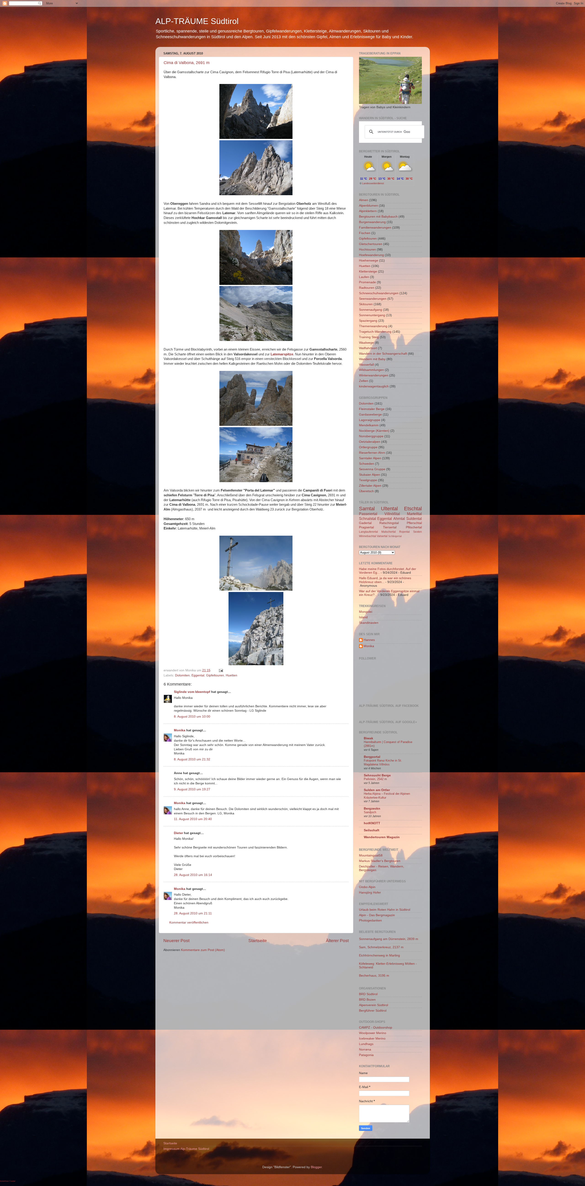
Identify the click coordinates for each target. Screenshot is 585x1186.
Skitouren (366, 304)
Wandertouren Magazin (382, 837)
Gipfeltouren (215, 675)
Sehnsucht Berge (377, 775)
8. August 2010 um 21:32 (192, 759)
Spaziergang (368, 320)
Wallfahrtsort (368, 348)
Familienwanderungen (375, 227)
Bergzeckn (372, 808)
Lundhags (366, 1044)
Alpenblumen (368, 205)
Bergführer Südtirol (372, 1010)
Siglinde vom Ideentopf (192, 692)
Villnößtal (392, 514)
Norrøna (365, 1049)
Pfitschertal (414, 527)
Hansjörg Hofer (370, 892)
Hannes (369, 640)
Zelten (363, 381)
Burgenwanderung (372, 222)
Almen (363, 200)
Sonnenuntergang (372, 315)
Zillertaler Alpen (370, 485)
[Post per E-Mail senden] (220, 670)
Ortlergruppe (368, 447)
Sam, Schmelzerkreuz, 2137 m (381, 947)
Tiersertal (389, 527)
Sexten (417, 531)
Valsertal (382, 536)
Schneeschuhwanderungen (379, 293)
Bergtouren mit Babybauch (378, 216)
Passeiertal (368, 514)
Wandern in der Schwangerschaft (383, 353)
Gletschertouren (370, 244)
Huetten (231, 675)
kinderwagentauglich (374, 386)
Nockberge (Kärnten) (374, 430)
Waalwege (366, 342)
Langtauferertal (368, 531)
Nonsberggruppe (371, 436)
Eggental (197, 675)
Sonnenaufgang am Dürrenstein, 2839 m (388, 939)
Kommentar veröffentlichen (188, 922)
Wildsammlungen (371, 370)
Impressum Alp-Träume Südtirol (186, 1149)
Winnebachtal (367, 536)
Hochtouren (367, 249)
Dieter (178, 833)
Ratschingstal (389, 523)
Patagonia (366, 1055)
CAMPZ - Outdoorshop (375, 1027)
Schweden (366, 463)
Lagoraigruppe (369, 420)
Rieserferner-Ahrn (372, 452)
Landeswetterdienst (373, 183)
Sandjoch (370, 812)
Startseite (257, 940)
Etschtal (413, 508)
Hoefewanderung (371, 255)
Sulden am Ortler (377, 790)
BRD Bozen (367, 999)
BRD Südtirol (368, 994)
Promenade (367, 282)
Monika (179, 730)
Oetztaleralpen (369, 441)
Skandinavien (368, 622)
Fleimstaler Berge (372, 409)
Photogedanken (370, 920)
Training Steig (369, 337)
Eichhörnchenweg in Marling (379, 955)
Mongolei (365, 611)
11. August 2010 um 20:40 (193, 819)
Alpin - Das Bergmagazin (377, 915)
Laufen (364, 277)
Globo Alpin (367, 887)
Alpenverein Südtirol (373, 1005)
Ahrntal (399, 518)
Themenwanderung (373, 326)
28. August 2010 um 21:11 (193, 913)
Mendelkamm (369, 425)
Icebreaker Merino (372, 1038)
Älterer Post (337, 940)
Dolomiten (182, 675)
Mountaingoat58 (371, 855)
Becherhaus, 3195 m (374, 975)
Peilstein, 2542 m (375, 779)
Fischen (364, 233)
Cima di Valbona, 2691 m (187, 62)
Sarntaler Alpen (370, 458)
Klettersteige (368, 271)
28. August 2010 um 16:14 (193, 875)
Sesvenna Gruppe (372, 469)
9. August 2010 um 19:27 (192, 789)
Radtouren (366, 287)
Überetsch (366, 491)
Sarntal (367, 508)
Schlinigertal (395, 536)
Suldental (414, 518)
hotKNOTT (372, 823)
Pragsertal (366, 527)
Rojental (404, 531)
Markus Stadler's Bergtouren (379, 861)
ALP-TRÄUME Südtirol (197, 21)
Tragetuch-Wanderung (375, 331)
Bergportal (372, 757)
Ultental (389, 508)
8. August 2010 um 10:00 (192, 716)
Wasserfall (366, 364)
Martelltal (414, 514)
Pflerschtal (414, 523)
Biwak (368, 738)
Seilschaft (371, 830)
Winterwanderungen (373, 375)
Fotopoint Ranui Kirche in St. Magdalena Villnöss (383, 762)
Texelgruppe (368, 480)
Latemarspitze (282, 354)
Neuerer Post (176, 940)
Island (363, 617)
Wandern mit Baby (372, 359)
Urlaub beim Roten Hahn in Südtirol (384, 909)
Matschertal (388, 531)
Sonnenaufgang (370, 309)
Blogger (316, 1167)
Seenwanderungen (372, 298)
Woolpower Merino (372, 1033)
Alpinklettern (368, 211)
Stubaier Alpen (369, 474)
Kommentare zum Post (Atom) (203, 950)
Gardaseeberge (370, 414)
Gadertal (365, 523)
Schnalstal (367, 518)
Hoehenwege (368, 260)
